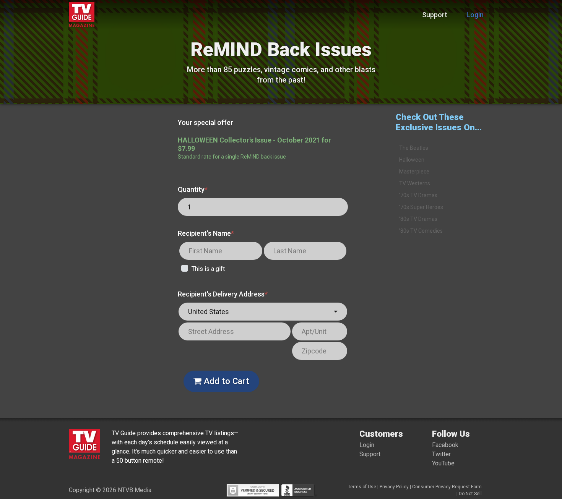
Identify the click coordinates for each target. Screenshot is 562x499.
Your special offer (205, 122)
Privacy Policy (394, 486)
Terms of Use (362, 486)
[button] (263, 312)
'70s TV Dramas (418, 195)
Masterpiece (414, 171)
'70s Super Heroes (421, 207)
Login (475, 15)
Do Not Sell (470, 493)
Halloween (411, 160)
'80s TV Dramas (418, 219)
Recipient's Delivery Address (223, 294)
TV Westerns (414, 183)
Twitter (441, 454)
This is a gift (208, 268)
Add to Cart (225, 381)
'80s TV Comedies (421, 231)
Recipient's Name (206, 233)
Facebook (445, 445)
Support (434, 15)
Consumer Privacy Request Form (447, 486)
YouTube (443, 463)
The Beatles (413, 148)
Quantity (193, 189)
